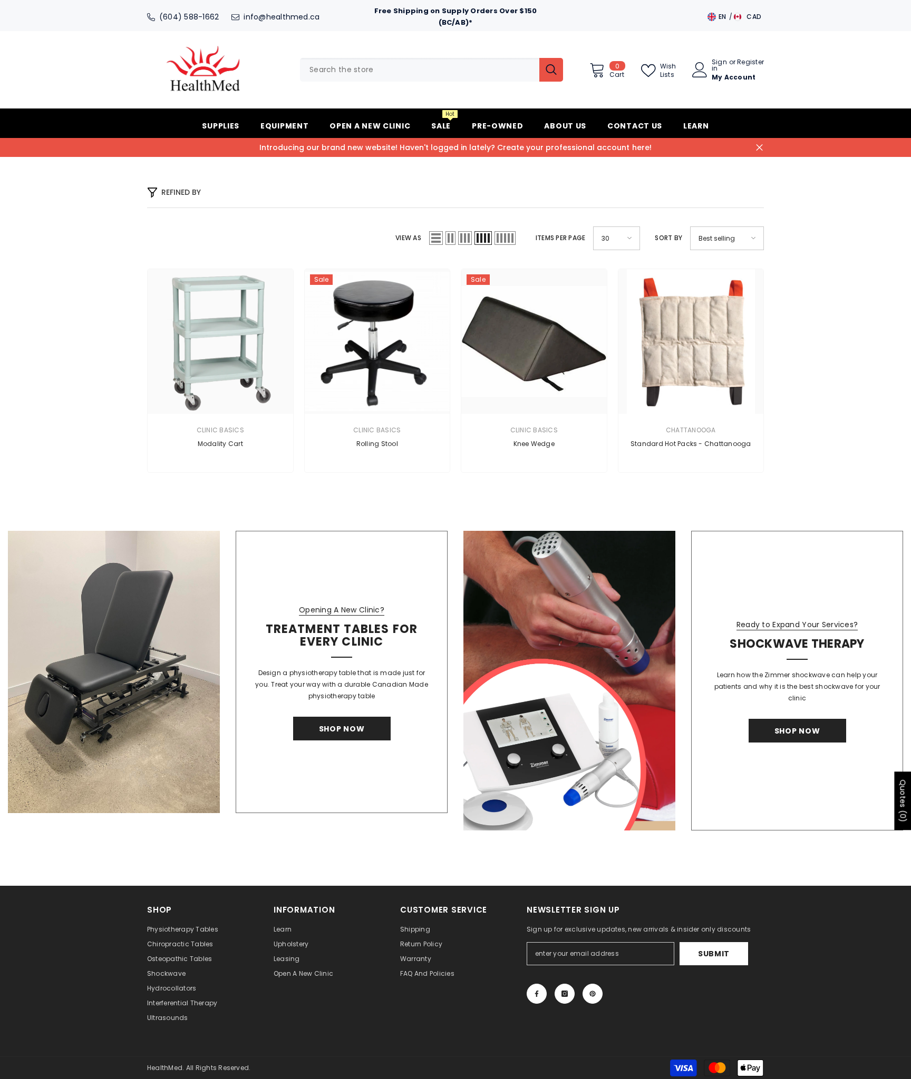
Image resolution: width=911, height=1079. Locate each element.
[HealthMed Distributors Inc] (114, 672)
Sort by (668, 237)
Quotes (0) (902, 800)
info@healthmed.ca (281, 17)
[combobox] (419, 70)
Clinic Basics (220, 429)
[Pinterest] (593, 994)
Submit (714, 953)
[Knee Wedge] (534, 341)
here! (642, 147)
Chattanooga (691, 429)
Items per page (560, 237)
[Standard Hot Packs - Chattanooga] (691, 341)
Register (750, 62)
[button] (436, 238)
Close (759, 147)
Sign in (719, 65)
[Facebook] (537, 994)
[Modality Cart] (220, 341)
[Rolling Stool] (377, 341)
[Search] (431, 70)
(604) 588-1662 (189, 17)
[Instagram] (565, 994)
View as (408, 237)
